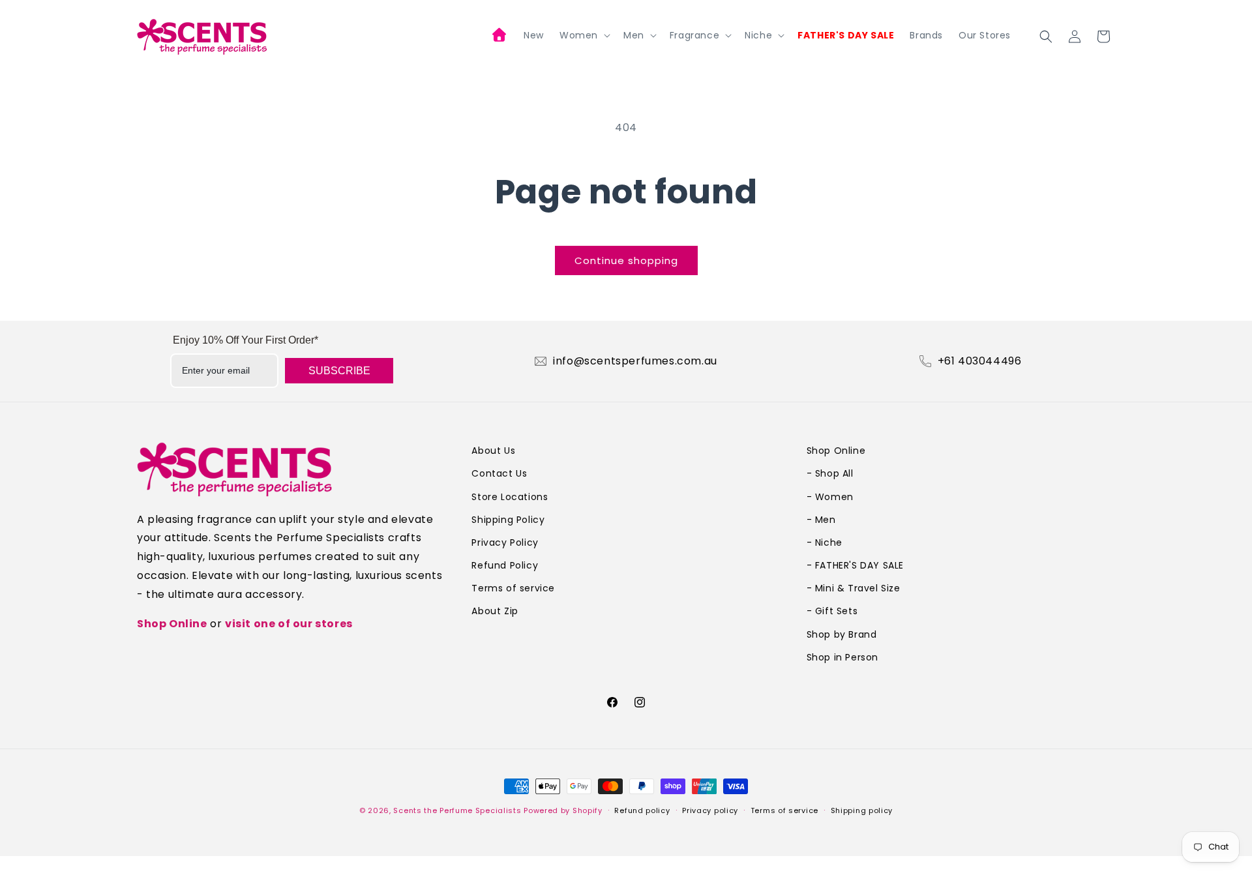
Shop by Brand (842, 634)
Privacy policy (710, 810)
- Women (830, 496)
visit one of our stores (289, 623)
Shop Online (172, 623)
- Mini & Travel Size (854, 588)
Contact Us (499, 473)
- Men (821, 519)
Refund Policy (504, 565)
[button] (584, 35)
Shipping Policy (507, 519)
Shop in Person (842, 657)
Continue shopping (626, 260)
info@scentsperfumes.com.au (635, 361)
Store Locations (509, 496)
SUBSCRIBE (339, 370)
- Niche (824, 542)
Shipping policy (862, 810)
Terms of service (513, 588)
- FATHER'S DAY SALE (855, 565)
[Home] (500, 37)
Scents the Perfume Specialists (457, 810)
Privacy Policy (504, 542)
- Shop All (830, 473)
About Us (493, 450)
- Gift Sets (832, 610)
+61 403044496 (980, 361)
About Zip (494, 610)
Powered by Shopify (563, 810)
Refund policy (642, 810)
